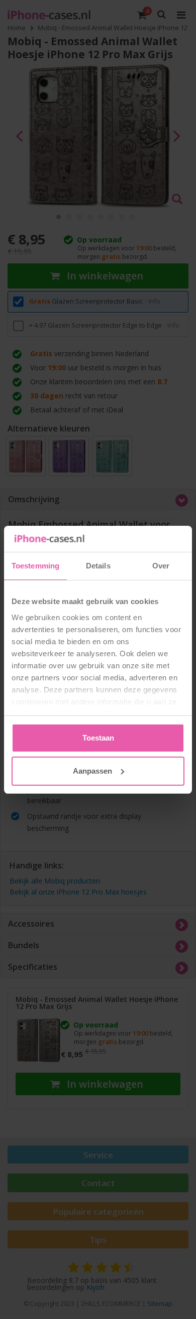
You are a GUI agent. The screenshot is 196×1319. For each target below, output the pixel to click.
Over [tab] (160, 565)
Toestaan (98, 738)
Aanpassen (92, 771)
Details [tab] (98, 565)
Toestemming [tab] (35, 565)
